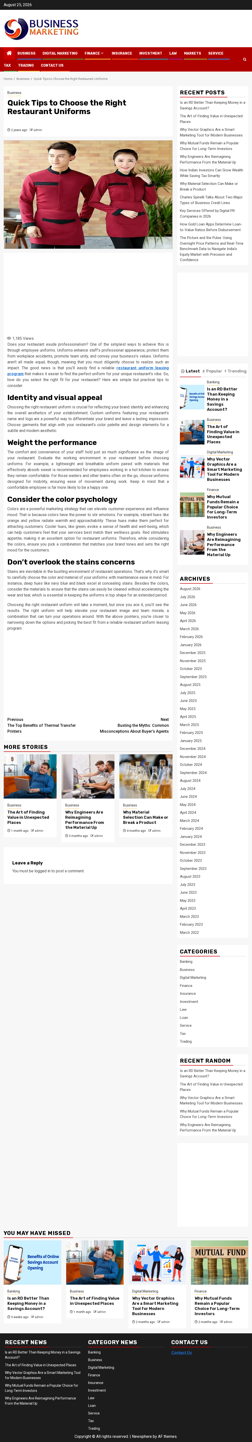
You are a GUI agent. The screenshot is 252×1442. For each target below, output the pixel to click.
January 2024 (191, 836)
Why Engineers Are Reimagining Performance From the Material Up (84, 820)
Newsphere (142, 1436)
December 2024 (192, 748)
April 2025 (188, 716)
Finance (92, 53)
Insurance (122, 53)
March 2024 (189, 820)
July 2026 (187, 597)
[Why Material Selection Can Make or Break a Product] (145, 776)
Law (173, 53)
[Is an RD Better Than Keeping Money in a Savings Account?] (192, 397)
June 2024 (188, 796)
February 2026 (191, 637)
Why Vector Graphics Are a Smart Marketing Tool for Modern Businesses (224, 469)
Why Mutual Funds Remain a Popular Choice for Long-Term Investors (223, 507)
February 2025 (191, 732)
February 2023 (191, 924)
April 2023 (188, 908)
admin (37, 130)
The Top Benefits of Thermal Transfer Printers (41, 725)
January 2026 (191, 645)
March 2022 (189, 932)
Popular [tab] (214, 371)
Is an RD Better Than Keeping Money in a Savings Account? (222, 399)
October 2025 (191, 669)
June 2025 (188, 701)
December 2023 (192, 844)
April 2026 (188, 621)
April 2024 (188, 812)
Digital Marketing (60, 53)
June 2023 (188, 892)
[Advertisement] (93, 293)
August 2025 (190, 685)
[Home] (9, 53)
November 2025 (192, 661)
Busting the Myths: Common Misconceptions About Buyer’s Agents (134, 725)
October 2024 (191, 764)
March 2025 (189, 725)
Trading (26, 65)
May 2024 (187, 805)
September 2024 (193, 773)
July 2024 (187, 789)
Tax (7, 65)
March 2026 (189, 629)
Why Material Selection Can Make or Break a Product (145, 817)
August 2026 (190, 589)
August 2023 (190, 876)
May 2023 (187, 900)
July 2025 (187, 693)
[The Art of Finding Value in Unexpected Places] (30, 776)
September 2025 (193, 677)
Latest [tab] (193, 371)
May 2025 (187, 709)
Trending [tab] (237, 371)
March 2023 (189, 916)
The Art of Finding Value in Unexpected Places (28, 817)
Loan (184, 1017)
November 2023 (192, 852)
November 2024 (192, 757)
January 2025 (191, 741)
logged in (42, 871)
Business (26, 53)
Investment (150, 53)
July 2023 (187, 884)
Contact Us (52, 65)
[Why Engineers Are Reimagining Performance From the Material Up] (88, 776)
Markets (192, 53)
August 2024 (190, 780)
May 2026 (187, 613)
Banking (213, 382)
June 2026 (188, 605)
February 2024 (191, 828)
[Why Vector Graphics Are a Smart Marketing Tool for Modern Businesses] (192, 467)
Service (215, 53)
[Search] (245, 59)
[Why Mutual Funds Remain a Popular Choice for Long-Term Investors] (192, 504)
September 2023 (193, 868)
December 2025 (192, 653)
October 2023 (191, 860)
